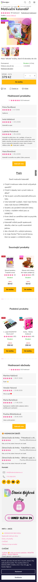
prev (1, 264)
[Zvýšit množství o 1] (34, 75)
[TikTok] (18, 482)
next (36, 264)
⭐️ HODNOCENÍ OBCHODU (11, 533)
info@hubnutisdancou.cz (14, 472)
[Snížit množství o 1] (25, 75)
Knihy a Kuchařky (7, 539)
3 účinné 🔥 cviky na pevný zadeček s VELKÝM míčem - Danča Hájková (18, 553)
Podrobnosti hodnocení (28, 13)
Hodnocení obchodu (19, 365)
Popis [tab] (19, 172)
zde (27, 565)
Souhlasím (18, 577)
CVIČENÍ (5, 542)
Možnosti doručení (7, 69)
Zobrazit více (19, 164)
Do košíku (19, 82)
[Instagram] (8, 482)
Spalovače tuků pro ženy (10, 536)
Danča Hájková (11, 15)
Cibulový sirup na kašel (9, 544)
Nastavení (18, 572)
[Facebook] (4, 482)
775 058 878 (10, 477)
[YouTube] (13, 482)
